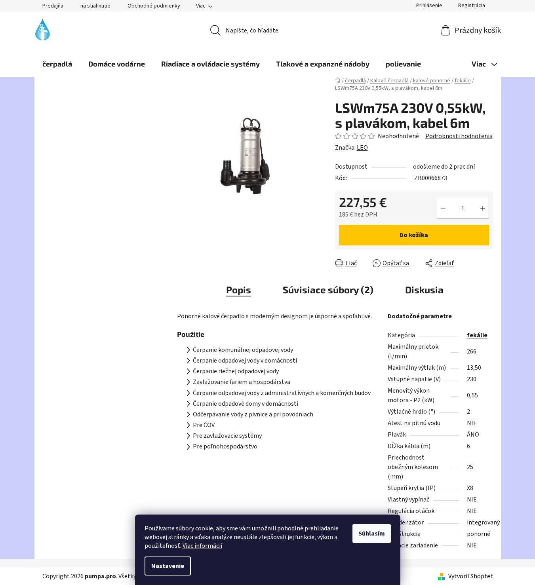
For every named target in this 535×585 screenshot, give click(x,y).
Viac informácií (202, 545)
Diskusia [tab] (424, 289)
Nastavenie (167, 566)
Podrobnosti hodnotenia (459, 136)
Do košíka (414, 235)
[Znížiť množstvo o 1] (443, 208)
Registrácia (471, 5)
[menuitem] (57, 63)
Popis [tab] (238, 289)
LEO (362, 147)
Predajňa (52, 6)
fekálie (477, 335)
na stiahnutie (95, 6)
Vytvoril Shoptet (470, 576)
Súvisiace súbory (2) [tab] (328, 289)
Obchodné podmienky (154, 6)
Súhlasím (371, 533)
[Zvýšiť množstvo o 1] (483, 208)
